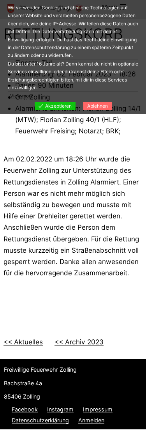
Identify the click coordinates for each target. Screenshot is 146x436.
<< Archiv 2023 (79, 342)
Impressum (98, 409)
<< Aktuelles (23, 342)
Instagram (60, 409)
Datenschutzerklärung (40, 420)
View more (21, 96)
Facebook (25, 409)
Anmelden (91, 420)
